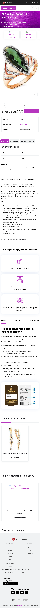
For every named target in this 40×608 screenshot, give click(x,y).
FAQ (30, 550)
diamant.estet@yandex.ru (22, 573)
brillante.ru (20, 605)
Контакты (30, 553)
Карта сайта (10, 563)
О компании (10, 543)
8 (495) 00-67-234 (33, 3)
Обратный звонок (11, 583)
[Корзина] (37, 8)
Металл (10, 553)
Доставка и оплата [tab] (27, 141)
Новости (10, 560)
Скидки (10, 550)
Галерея (10, 547)
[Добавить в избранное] (35, 94)
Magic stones (23, 124)
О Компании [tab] (14, 141)
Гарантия (30, 547)
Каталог (10, 566)
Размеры (10, 556)
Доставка (30, 543)
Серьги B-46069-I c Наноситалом (15, 453)
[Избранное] (32, 8)
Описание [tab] (4, 141)
